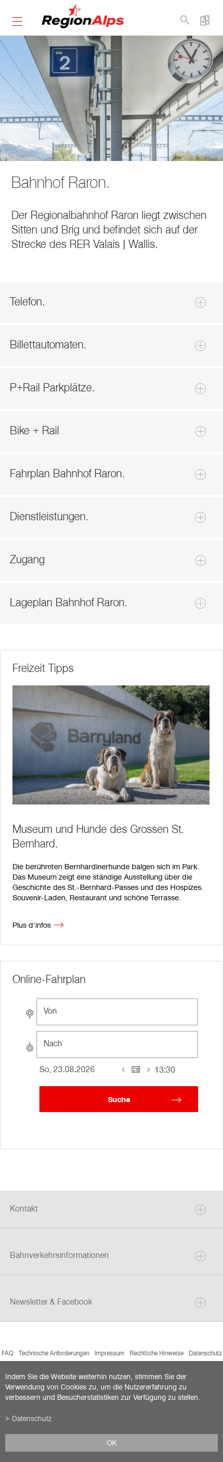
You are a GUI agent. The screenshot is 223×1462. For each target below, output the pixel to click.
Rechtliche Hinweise (157, 1353)
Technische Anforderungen (54, 1353)
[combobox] (117, 1012)
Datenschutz (205, 1353)
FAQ (7, 1353)
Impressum (109, 1353)
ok (112, 1443)
